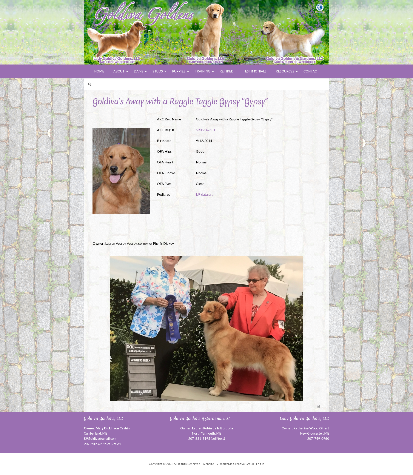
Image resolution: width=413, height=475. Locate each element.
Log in (260, 464)
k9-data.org (205, 194)
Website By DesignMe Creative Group (228, 464)
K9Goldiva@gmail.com (100, 438)
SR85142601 (205, 130)
